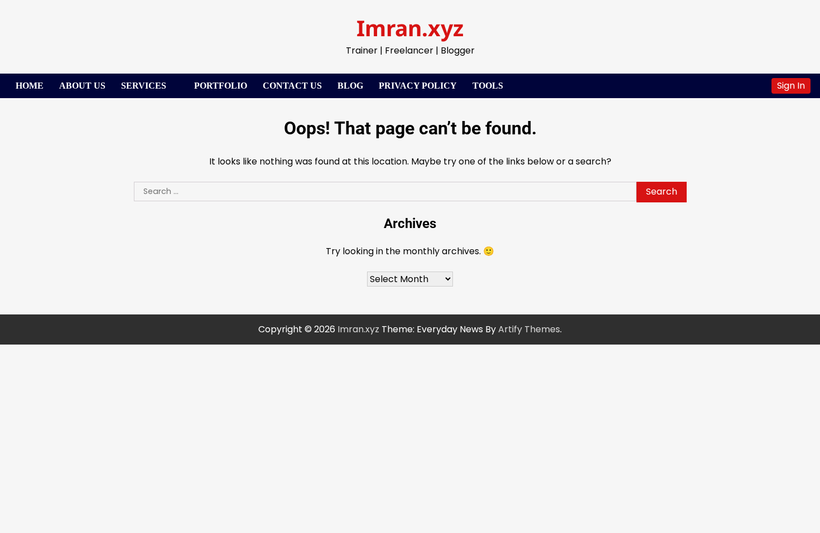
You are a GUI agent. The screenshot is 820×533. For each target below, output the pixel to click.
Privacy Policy (418, 85)
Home (30, 85)
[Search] (757, 85)
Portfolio (220, 85)
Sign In (791, 85)
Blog (350, 85)
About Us (82, 85)
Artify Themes (529, 329)
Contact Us (292, 85)
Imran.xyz (410, 27)
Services (143, 85)
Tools (487, 85)
